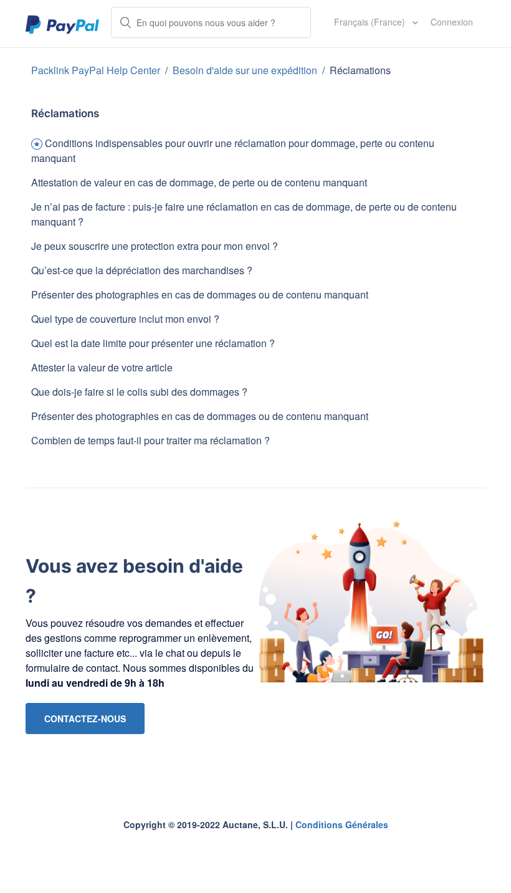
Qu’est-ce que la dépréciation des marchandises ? (141, 270)
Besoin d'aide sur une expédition (245, 70)
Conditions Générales (341, 824)
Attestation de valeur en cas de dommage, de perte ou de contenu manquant (199, 182)
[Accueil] (63, 23)
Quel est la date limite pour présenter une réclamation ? (153, 343)
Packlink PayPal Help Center (97, 70)
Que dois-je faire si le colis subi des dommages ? (139, 391)
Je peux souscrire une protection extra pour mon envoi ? (154, 246)
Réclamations (360, 70)
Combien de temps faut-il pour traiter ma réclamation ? (150, 440)
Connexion (452, 22)
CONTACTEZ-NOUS (85, 718)
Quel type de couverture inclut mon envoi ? (125, 319)
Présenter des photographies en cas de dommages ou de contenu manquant (199, 294)
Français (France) (371, 22)
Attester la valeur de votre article (102, 367)
